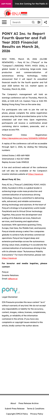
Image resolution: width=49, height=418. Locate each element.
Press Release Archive (28, 403)
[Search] (33, 22)
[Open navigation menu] (4, 22)
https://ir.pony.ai (35, 174)
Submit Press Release (14, 408)
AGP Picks (6, 4)
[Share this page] (45, 22)
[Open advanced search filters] (39, 22)
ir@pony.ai (12, 278)
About (13, 403)
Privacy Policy (36, 414)
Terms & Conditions (35, 408)
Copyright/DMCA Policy (17, 414)
